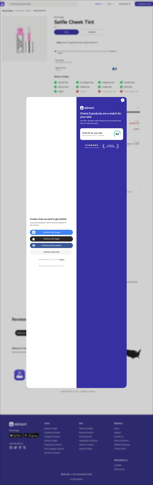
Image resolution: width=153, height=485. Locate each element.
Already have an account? (51, 259)
